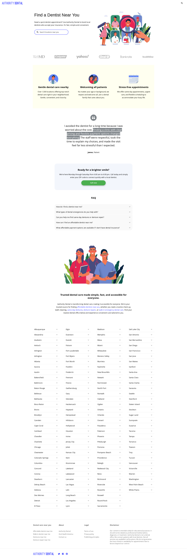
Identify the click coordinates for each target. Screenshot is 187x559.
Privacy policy (89, 534)
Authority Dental (65, 531)
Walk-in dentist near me (41, 534)
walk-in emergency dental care (111, 310)
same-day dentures (75, 310)
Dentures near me (39, 537)
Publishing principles (91, 537)
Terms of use (88, 531)
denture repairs (90, 310)
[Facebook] (63, 554)
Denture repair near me (41, 540)
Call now (93, 183)
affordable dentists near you (88, 307)
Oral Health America (66, 534)
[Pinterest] (67, 554)
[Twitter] (59, 554)
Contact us (62, 537)
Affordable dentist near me (42, 531)
